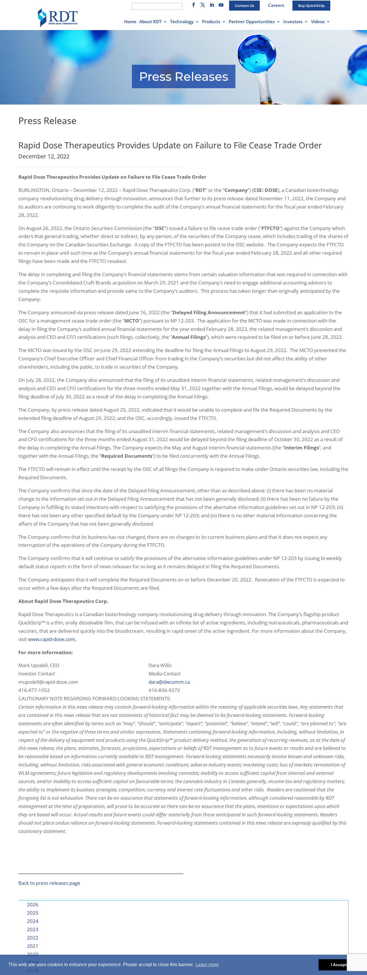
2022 (32, 937)
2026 (32, 904)
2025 (32, 912)
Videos (318, 21)
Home (130, 21)
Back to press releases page (49, 883)
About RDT (150, 21)
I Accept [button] (339, 964)
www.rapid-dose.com (51, 639)
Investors (292, 21)
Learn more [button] (207, 964)
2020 (32, 954)
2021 (32, 946)
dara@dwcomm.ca (169, 682)
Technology (182, 21)
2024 (32, 921)
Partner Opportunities (252, 21)
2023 (32, 929)
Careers (276, 5)
